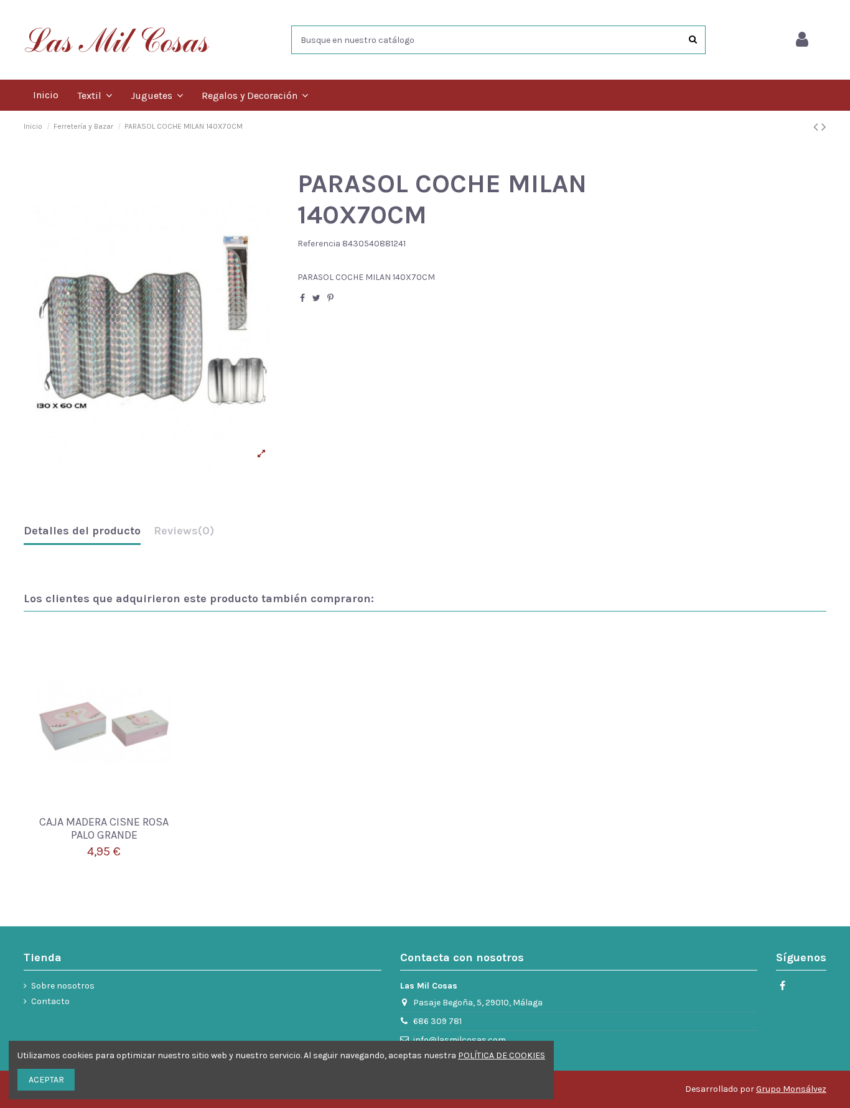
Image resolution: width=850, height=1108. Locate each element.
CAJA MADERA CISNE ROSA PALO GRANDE (104, 828)
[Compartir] (302, 298)
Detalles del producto (82, 531)
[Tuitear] (316, 298)
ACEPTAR (46, 1079)
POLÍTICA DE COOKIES (501, 1055)
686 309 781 (437, 1021)
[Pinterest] (330, 298)
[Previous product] (817, 126)
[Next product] (823, 126)
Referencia (318, 243)
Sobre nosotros (63, 985)
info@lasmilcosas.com (459, 1040)
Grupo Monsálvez (791, 1089)
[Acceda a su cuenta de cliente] (802, 39)
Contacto (50, 1001)
